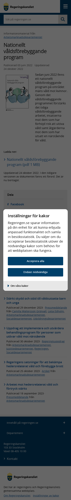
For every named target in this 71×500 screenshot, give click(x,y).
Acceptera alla (35, 261)
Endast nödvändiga (35, 272)
